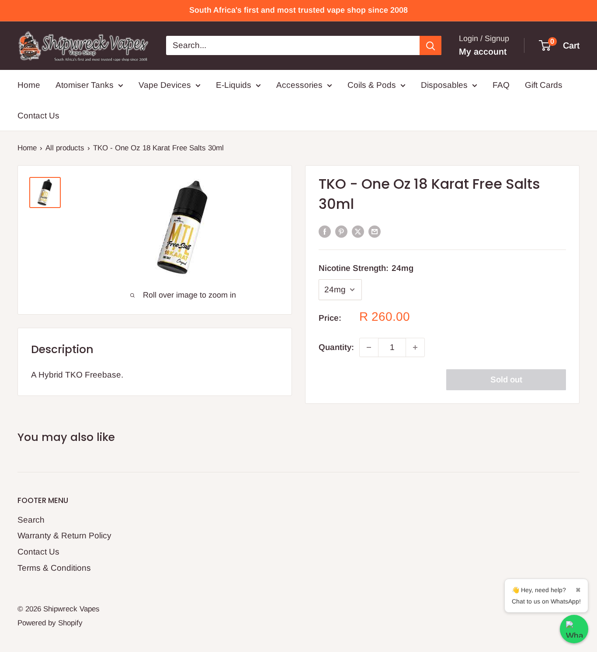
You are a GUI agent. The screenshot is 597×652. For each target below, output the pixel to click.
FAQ (501, 85)
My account (483, 51)
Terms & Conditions (54, 567)
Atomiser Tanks (85, 85)
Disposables (444, 85)
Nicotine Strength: (366, 268)
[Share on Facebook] (325, 231)
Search (31, 519)
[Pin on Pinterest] (341, 231)
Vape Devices (165, 85)
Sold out (506, 379)
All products (64, 148)
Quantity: (336, 347)
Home (28, 85)
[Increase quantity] (415, 347)
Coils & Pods (371, 85)
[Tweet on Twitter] (358, 231)
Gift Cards (543, 85)
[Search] (430, 45)
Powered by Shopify (50, 623)
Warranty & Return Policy (64, 535)
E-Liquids (233, 85)
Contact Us (38, 115)
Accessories (299, 85)
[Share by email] (374, 231)
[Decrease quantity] (369, 347)
